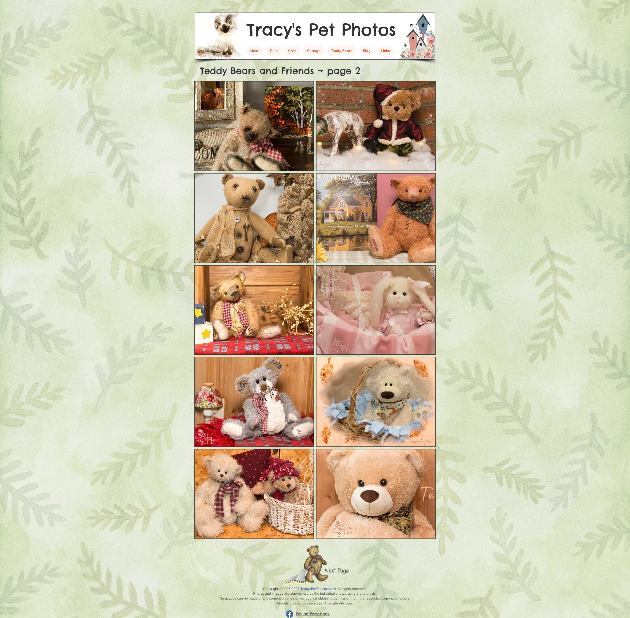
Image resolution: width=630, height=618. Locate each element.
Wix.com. (346, 603)
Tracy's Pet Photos (321, 29)
